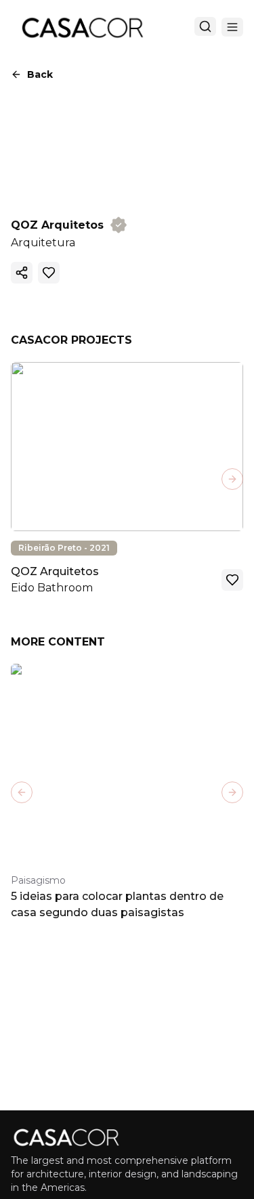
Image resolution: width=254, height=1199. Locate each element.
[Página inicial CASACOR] (82, 27)
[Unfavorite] (49, 273)
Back (40, 74)
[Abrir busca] (205, 26)
